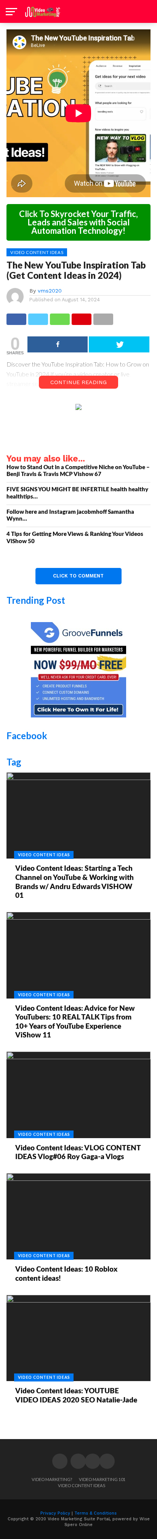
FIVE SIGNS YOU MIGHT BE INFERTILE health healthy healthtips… (77, 493)
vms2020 (50, 291)
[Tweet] (119, 344)
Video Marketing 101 (102, 1479)
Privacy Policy (55, 1513)
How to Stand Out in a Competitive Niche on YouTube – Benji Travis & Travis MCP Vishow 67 (78, 471)
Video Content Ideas (81, 1485)
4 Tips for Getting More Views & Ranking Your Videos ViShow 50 (74, 537)
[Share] (57, 344)
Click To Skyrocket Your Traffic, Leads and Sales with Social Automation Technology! (78, 222)
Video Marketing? (52, 1479)
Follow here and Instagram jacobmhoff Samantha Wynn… (70, 515)
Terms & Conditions (95, 1513)
